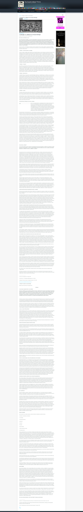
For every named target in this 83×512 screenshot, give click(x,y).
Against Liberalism (31, 11)
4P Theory (24, 11)
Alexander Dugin (21, 33)
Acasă (20, 15)
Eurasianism (38, 11)
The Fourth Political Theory (32, 2)
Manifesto (44, 11)
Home (19, 11)
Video (49, 11)
